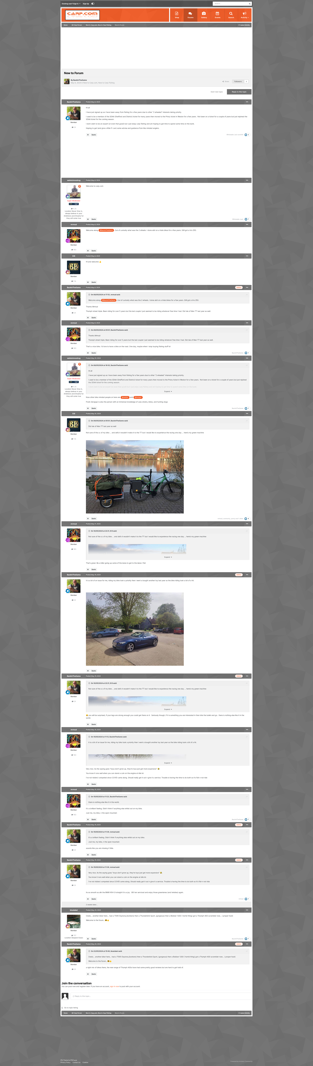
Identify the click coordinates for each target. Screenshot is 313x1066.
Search (231, 17)
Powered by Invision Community (241, 1061)
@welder (125, 397)
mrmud (74, 224)
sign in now (114, 986)
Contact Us (76, 1062)
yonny (233, 518)
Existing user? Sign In (70, 4)
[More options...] (247, 101)
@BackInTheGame (106, 230)
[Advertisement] (106, 49)
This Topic (240, 4)
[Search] (250, 4)
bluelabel (74, 910)
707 (74, 935)
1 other (240, 518)
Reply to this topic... (83, 996)
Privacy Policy (65, 1062)
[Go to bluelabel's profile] (73, 921)
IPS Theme (64, 1060)
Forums (190, 17)
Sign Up (86, 4)
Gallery (204, 17)
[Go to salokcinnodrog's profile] (73, 191)
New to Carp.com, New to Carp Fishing (99, 83)
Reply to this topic (239, 92)
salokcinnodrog (73, 180)
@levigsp (138, 397)
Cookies (85, 1062)
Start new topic (217, 92)
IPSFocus (73, 1060)
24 (74, 127)
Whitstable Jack (232, 135)
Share (226, 81)
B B (242, 135)
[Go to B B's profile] (73, 267)
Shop (177, 17)
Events (217, 17)
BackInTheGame (80, 80)
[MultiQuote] (88, 134)
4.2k (74, 209)
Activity (244, 17)
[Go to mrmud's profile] (73, 236)
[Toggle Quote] (89, 295)
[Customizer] (92, 3)
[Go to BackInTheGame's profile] (66, 81)
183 (74, 250)
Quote (94, 135)
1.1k (74, 281)
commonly (226, 518)
